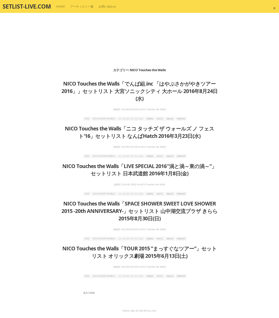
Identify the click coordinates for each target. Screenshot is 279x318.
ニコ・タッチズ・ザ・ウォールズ (131, 119)
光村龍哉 (149, 119)
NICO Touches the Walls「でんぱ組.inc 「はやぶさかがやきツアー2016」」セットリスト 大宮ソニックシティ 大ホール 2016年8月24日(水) (140, 91)
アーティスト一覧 (81, 6)
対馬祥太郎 (181, 119)
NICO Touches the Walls (153, 109)
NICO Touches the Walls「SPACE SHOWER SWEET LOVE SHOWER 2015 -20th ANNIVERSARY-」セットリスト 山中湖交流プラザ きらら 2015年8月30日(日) (140, 211)
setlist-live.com (27, 6)
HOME (60, 6)
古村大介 (160, 119)
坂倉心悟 (170, 119)
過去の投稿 (89, 292)
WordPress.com (147, 310)
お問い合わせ (107, 6)
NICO (87, 119)
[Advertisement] (139, 40)
